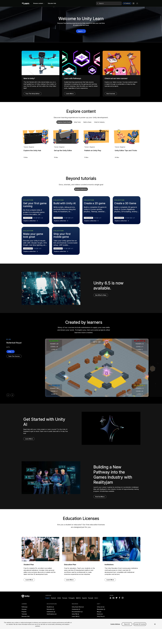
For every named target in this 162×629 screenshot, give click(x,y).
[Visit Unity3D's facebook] (119, 598)
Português (72, 598)
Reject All (127, 624)
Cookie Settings (115, 624)
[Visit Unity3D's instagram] (122, 598)
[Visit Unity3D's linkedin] (113, 598)
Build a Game (87, 122)
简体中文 (78, 598)
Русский (90, 598)
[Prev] (8, 395)
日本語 (59, 598)
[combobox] (109, 3)
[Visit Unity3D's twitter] (116, 598)
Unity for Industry (99, 122)
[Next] (12, 395)
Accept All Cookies (139, 624)
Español (84, 598)
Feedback (127, 3)
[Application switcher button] (133, 3)
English (47, 598)
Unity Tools (77, 122)
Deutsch (53, 598)
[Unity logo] (26, 596)
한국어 (96, 598)
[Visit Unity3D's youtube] (110, 598)
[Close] (155, 624)
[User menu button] (137, 3)
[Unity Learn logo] (25, 3)
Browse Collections (81, 189)
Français (64, 598)
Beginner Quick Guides (64, 122)
